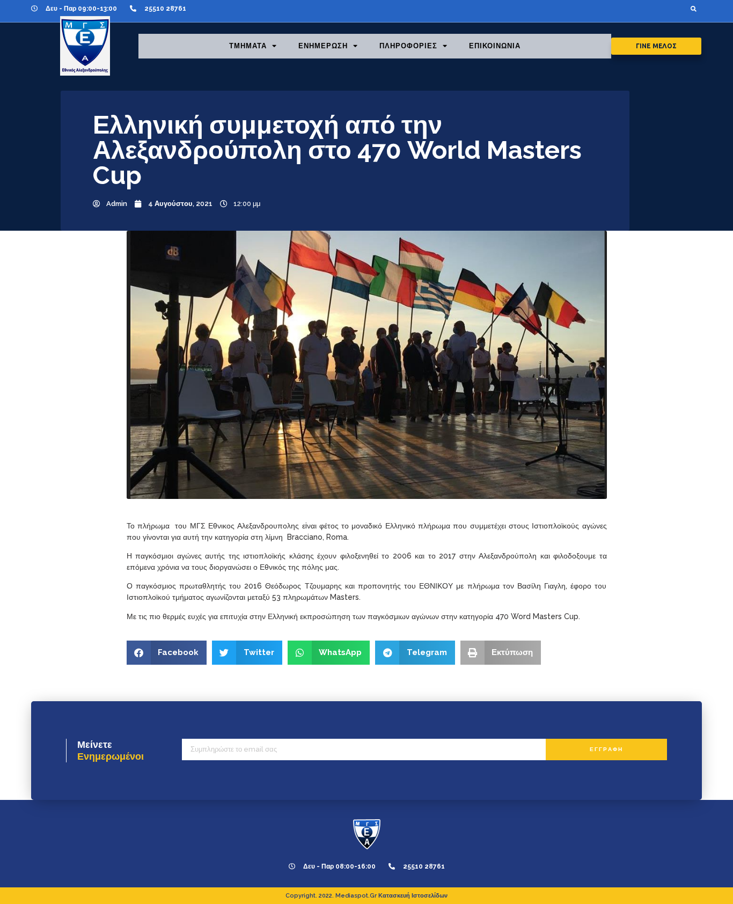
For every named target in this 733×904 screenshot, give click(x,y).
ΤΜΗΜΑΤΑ (248, 46)
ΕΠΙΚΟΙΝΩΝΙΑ (495, 46)
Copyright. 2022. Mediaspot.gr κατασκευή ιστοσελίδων (366, 895)
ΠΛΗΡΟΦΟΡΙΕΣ (408, 46)
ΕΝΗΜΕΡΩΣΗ (323, 46)
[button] (693, 8)
